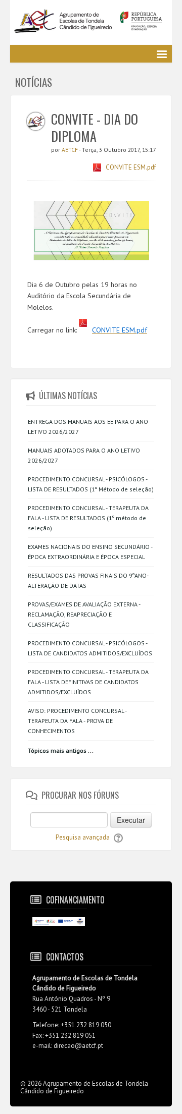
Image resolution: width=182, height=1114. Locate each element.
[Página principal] (91, 24)
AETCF (70, 149)
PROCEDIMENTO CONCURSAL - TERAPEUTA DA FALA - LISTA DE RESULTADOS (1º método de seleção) (88, 518)
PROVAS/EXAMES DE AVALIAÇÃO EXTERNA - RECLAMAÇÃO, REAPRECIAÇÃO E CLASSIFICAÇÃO (84, 614)
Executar (131, 820)
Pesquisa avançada (83, 837)
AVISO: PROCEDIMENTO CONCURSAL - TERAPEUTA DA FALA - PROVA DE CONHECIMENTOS (77, 721)
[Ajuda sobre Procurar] (118, 837)
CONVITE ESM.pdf (131, 167)
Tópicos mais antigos (57, 750)
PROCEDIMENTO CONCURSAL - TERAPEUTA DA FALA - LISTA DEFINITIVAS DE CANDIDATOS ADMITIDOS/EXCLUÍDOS (88, 682)
